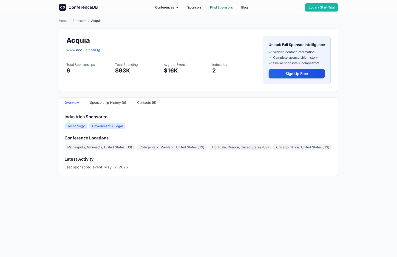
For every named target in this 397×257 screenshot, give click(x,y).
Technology (76, 126)
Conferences (164, 7)
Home (63, 21)
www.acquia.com (81, 50)
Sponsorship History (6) (108, 102)
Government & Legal (107, 126)
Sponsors (194, 7)
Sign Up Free (297, 73)
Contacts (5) (146, 102)
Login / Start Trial (322, 7)
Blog (244, 7)
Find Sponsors (221, 7)
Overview (72, 102)
